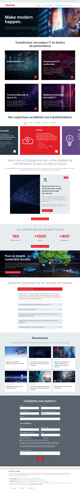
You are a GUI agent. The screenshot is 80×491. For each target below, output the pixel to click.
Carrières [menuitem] (66, 1)
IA (50, 296)
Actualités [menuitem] (69, 5)
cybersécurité (56, 296)
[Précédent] (65, 178)
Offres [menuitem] (63, 5)
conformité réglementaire (35, 298)
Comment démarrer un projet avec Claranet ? (32, 327)
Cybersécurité (52, 122)
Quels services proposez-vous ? (28, 309)
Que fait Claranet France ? (26, 289)
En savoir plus (47, 210)
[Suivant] (67, 178)
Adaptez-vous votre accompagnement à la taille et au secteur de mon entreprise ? (38, 321)
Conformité (44, 122)
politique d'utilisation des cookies (35, 484)
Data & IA (30, 122)
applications (23, 298)
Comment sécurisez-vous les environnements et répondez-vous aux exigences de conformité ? (38, 315)
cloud (44, 296)
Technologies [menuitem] (58, 5)
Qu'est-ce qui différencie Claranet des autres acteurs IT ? (35, 304)
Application (37, 122)
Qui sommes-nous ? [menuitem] (59, 1)
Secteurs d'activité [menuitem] (47, 5)
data (48, 296)
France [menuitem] (53, 1)
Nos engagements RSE (12, 272)
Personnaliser (31, 488)
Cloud (25, 122)
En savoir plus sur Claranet (39, 246)
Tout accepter (13, 488)
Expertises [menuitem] (38, 5)
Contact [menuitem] (73, 1)
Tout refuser (22, 488)
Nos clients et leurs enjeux (39, 219)
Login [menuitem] (70, 1)
